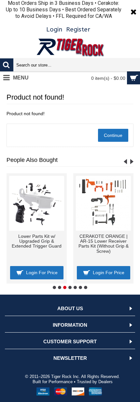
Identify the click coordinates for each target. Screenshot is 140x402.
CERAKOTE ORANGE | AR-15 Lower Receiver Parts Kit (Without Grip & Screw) (80, 244)
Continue (113, 135)
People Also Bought (32, 160)
